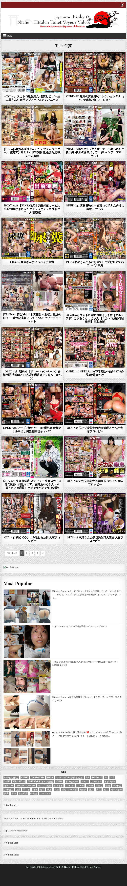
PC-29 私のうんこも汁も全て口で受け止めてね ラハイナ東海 (95, 263)
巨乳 (18, 789)
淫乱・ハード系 (69, 789)
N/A (87, 777)
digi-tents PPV (37, 777)
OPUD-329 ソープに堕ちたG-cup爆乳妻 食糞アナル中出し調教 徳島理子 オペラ (32, 429)
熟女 (91, 789)
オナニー (8, 785)
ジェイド (58, 785)
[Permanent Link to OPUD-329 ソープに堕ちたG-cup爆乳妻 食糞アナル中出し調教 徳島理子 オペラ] (32, 404)
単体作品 (117, 785)
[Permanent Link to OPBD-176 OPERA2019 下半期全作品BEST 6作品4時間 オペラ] (95, 347)
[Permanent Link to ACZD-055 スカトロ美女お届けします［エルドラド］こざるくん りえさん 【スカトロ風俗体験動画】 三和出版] (95, 291)
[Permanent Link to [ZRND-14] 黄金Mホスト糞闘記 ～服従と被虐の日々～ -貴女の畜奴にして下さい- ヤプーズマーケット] (32, 291)
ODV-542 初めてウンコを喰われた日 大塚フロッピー (32, 538)
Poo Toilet (97, 777)
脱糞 (6, 793)
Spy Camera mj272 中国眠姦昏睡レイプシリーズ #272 (79, 626)
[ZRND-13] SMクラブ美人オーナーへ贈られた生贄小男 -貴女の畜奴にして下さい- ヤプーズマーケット (95, 152)
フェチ (80, 785)
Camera (24, 777)
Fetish (50, 777)
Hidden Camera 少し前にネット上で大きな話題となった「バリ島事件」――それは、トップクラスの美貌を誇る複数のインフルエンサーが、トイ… (87, 594)
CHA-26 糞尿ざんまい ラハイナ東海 (32, 262)
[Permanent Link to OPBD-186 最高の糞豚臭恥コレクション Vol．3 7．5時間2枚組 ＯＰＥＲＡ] (95, 72)
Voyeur (59, 781)
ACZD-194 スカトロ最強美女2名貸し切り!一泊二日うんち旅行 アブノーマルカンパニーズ (32, 97)
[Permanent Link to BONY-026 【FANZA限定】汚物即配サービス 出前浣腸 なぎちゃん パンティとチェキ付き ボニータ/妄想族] (32, 181)
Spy (112, 777)
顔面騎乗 (23, 793)
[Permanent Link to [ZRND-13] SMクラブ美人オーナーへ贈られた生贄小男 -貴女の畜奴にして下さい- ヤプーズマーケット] (95, 125)
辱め (14, 793)
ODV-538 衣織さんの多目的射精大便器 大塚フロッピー (95, 538)
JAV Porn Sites (11, 854)
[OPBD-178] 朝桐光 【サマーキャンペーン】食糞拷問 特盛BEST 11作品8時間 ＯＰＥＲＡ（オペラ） (32, 374)
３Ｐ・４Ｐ (45, 793)
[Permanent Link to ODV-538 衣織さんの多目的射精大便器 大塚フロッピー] (95, 513)
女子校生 (8, 789)
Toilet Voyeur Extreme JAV (32, 113)
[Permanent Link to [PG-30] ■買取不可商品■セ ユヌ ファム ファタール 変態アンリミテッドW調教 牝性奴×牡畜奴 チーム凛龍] (32, 125)
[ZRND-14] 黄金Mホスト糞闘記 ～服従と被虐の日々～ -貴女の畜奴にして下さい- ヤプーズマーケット (32, 317)
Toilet (7, 781)
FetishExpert (10, 805)
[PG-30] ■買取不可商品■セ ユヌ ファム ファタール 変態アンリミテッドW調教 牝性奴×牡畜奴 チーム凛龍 (32, 152)
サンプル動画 (44, 785)
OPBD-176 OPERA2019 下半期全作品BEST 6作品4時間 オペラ (95, 372)
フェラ (90, 785)
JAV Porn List (10, 843)
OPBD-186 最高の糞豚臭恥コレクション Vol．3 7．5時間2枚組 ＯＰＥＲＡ (95, 97)
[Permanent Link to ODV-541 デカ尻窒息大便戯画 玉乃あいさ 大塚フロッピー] (95, 457)
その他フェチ (71, 781)
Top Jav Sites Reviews (15, 830)
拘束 (35, 789)
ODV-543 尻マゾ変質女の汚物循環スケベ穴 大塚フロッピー (95, 429)
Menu (9, 35)
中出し (99, 785)
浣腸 (56, 789)
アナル (84, 781)
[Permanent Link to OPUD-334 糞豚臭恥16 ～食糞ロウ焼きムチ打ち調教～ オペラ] (95, 181)
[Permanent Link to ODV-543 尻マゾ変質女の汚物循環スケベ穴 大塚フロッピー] (95, 404)
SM (106, 777)
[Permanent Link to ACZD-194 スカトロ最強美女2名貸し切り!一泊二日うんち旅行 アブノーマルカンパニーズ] (32, 72)
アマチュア (96, 781)
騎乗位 (33, 793)
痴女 (98, 789)
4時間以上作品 (11, 777)
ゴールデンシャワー (25, 785)
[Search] (122, 5)
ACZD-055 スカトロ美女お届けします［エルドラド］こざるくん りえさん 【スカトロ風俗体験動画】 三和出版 (95, 318)
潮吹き (83, 789)
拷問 (42, 789)
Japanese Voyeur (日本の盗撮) (69, 777)
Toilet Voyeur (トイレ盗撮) (40, 781)
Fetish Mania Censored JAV (32, 60)
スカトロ (70, 785)
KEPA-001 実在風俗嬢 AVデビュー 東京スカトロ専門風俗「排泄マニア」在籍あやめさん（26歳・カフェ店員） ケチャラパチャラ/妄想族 (32, 484)
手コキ (26, 789)
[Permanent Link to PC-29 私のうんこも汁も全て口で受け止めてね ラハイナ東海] (95, 238)
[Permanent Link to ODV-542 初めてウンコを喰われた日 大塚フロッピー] (32, 513)
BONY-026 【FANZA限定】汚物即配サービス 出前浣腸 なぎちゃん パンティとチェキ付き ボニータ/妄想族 (32, 208)
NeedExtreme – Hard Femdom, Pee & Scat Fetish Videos (33, 818)
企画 (108, 785)
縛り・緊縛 (116, 789)
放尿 (49, 789)
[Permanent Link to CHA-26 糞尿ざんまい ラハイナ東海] (32, 238)
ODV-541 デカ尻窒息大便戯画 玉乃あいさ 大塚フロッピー (95, 482)
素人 (106, 789)
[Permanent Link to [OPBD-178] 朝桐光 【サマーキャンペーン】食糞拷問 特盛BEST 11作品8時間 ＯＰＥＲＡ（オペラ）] (32, 347)
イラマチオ (110, 781)
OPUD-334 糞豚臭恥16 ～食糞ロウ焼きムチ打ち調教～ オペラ (95, 206)
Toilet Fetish (19, 781)
